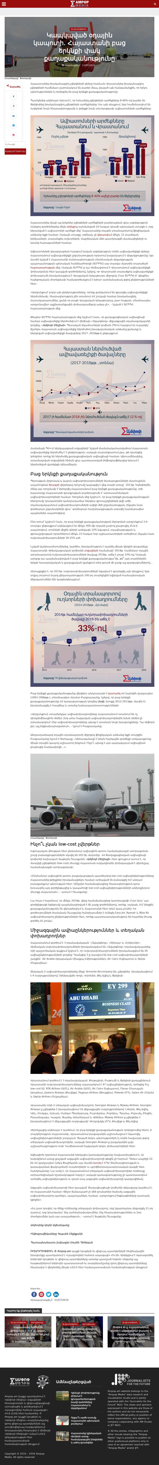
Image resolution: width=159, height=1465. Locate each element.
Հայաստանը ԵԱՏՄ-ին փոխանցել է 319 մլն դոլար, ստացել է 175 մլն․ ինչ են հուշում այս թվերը (28, 1332)
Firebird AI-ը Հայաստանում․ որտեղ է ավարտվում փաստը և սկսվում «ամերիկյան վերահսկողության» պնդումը (131, 1332)
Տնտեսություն (79, 29)
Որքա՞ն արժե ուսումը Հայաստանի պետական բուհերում (85, 1420)
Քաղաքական (37, 1322)
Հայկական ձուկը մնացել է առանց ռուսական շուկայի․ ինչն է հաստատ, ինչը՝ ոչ (79, 1332)
